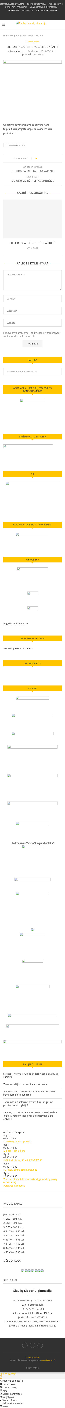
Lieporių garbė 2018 (15, 145)
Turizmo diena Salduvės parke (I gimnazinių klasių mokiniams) (30, 1181)
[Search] (61, 25)
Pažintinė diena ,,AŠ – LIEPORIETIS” (22, 1160)
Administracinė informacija (43, 7)
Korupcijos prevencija (16, 7)
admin (19, 51)
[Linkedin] (32, 15)
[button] (1, 1377)
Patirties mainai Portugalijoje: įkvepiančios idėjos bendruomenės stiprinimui (29, 1093)
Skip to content (8, 1373)
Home (6, 35)
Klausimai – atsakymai (46, 10)
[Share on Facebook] (42, 158)
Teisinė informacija (36, 4)
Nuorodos (27, 10)
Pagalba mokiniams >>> (16, 623)
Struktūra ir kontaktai (12, 4)
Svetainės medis (33, 1357)
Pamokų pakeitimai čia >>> (17, 648)
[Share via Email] (52, 158)
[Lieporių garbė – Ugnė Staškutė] (32, 219)
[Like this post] (38, 158)
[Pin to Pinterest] (49, 158)
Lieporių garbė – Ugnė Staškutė (32, 243)
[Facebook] (28, 15)
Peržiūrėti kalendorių (14, 1185)
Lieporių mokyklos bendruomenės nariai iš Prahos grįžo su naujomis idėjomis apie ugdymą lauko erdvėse (30, 1115)
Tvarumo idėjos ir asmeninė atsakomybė (25, 1084)
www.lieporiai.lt (48, 1360)
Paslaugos (13, 10)
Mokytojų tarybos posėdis (17, 1141)
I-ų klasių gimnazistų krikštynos (20, 1169)
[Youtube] (37, 15)
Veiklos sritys (55, 4)
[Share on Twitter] (45, 158)
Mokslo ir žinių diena (14, 1150)
